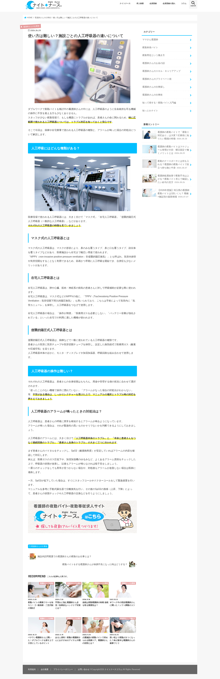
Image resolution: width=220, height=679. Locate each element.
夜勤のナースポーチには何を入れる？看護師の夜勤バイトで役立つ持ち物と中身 (173, 164)
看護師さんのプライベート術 (157, 79)
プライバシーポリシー (63, 669)
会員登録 (153, 3)
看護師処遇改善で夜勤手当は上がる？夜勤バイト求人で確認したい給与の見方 (173, 178)
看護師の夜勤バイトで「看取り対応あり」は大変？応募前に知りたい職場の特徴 (173, 135)
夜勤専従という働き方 (153, 55)
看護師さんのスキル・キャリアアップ (161, 71)
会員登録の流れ (169, 3)
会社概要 (44, 669)
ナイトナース (125, 3)
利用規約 (32, 669)
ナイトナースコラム (113, 669)
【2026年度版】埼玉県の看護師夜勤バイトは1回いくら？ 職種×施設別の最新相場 (173, 193)
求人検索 (140, 3)
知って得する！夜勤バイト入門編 (159, 102)
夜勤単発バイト (150, 47)
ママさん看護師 (150, 39)
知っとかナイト (150, 110)
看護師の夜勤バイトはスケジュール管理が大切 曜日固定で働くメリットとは (173, 149)
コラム (183, 3)
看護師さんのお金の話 (153, 63)
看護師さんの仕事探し (153, 87)
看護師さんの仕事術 (39, 546)
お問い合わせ (83, 669)
